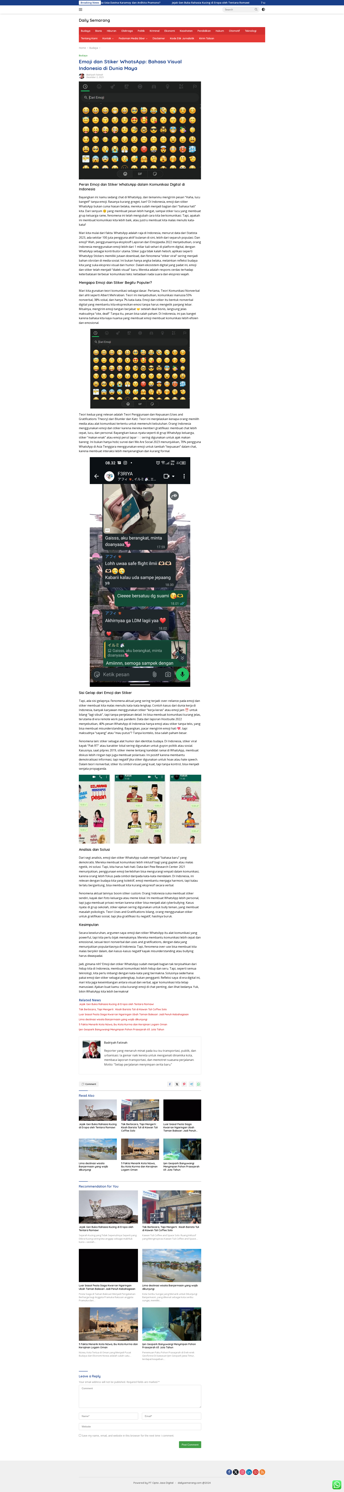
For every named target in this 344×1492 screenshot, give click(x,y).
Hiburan (111, 30)
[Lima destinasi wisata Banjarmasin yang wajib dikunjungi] (98, 1149)
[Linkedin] (249, 1472)
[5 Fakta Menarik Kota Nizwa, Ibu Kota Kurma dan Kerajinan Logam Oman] (140, 1149)
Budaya (85, 30)
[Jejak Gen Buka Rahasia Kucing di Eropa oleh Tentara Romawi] (98, 1110)
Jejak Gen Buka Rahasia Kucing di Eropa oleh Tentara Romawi (156, 2)
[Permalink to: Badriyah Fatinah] (82, 76)
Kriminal (154, 30)
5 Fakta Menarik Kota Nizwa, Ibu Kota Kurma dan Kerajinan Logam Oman (123, 1024)
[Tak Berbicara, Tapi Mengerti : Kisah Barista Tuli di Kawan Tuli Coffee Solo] (140, 1110)
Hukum (220, 30)
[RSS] (262, 1472)
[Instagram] (242, 1472)
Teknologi (250, 30)
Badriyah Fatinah (94, 74)
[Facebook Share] (170, 1084)
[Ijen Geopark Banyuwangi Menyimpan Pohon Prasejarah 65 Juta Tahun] (182, 1149)
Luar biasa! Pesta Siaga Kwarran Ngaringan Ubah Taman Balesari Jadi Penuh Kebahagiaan (134, 1014)
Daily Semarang (94, 20)
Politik (141, 30)
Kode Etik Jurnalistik (182, 38)
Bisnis (98, 30)
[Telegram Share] (191, 1084)
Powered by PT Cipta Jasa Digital (153, 1482)
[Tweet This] (177, 1084)
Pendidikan (204, 30)
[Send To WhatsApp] (198, 1084)
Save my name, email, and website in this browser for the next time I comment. (128, 1435)
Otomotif (234, 30)
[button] (256, 9)
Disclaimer (159, 38)
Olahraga (127, 30)
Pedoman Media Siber (132, 38)
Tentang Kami (89, 38)
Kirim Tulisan (206, 38)
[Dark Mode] (263, 9)
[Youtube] (256, 1472)
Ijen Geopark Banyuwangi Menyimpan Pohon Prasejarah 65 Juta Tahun (121, 1029)
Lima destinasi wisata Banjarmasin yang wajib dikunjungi (113, 1019)
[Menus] (81, 9)
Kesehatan (186, 30)
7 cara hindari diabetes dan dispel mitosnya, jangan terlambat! (246, 2)
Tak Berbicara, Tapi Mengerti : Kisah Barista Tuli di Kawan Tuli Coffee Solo (123, 1009)
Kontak (106, 38)
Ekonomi (169, 30)
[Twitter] (236, 1472)
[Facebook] (229, 1472)
